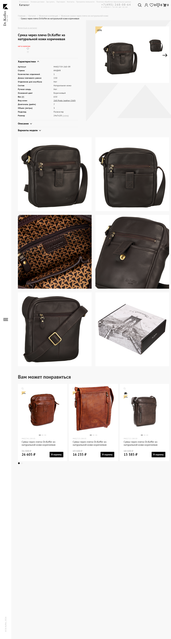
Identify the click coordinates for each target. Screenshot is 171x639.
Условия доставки (37, 2)
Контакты (70, 2)
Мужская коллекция (48, 16)
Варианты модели (28, 130)
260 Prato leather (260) (64, 100)
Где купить (50, 2)
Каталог (24, 5)
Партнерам (60, 2)
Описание (23, 123)
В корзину (56, 454)
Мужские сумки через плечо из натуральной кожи (84, 16)
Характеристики (27, 61)
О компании (24, 2)
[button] (19, 463)
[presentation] (99, 55)
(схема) (65, 115)
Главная (22, 16)
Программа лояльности (85, 2)
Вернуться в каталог (27, 28)
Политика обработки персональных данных (113, 2)
